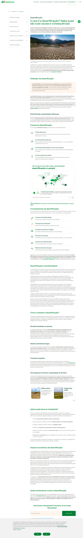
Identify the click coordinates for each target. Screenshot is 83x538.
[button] (26, 17)
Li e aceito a (49, 518)
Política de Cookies (62, 526)
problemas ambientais (48, 259)
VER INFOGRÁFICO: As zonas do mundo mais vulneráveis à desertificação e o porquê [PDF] (52, 204)
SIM (46, 534)
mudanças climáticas (56, 71)
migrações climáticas (51, 257)
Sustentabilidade (14, 11)
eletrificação (71, 362)
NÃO (38, 534)
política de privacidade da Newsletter (45, 518)
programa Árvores (41, 495)
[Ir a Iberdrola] (6, 2)
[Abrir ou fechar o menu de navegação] (80, 2)
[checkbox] (30, 518)
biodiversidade (34, 108)
